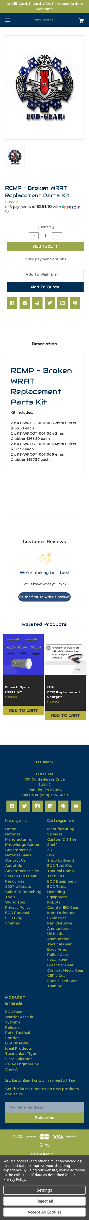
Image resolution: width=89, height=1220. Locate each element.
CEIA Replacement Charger (63, 694)
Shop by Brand (60, 860)
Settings (44, 1190)
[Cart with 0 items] (76, 18)
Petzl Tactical (17, 1032)
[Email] (24, 303)
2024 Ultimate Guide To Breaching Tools (23, 891)
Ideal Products (18, 1048)
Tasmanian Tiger (20, 1053)
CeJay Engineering (22, 1064)
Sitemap (12, 923)
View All (12, 1069)
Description (44, 343)
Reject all (44, 1201)
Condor (12, 1038)
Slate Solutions (19, 1059)
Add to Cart (23, 710)
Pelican (12, 1027)
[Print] (37, 303)
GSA (51, 855)
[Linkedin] (62, 303)
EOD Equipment (61, 881)
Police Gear (57, 954)
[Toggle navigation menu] (12, 20)
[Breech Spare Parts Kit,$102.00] (23, 654)
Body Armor (58, 949)
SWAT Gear (57, 960)
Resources (14, 881)
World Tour (15, 902)
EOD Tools (56, 886)
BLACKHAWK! (17, 1043)
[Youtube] (76, 806)
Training (55, 986)
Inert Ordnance (61, 913)
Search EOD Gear (21, 876)
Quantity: (45, 227)
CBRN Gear (57, 975)
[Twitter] (49, 303)
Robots (54, 902)
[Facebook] (12, 303)
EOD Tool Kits (59, 865)
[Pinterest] (75, 303)
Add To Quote (45, 287)
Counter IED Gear (63, 907)
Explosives (57, 918)
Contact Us (15, 860)
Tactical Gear (59, 944)
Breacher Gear (60, 965)
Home (10, 829)
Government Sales (22, 871)
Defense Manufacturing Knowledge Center (22, 839)
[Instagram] (37, 806)
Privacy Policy (18, 907)
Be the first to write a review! (44, 597)
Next (79, 669)
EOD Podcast (17, 913)
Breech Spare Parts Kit (17, 689)
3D (49, 850)
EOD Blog (13, 918)
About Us (13, 865)
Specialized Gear (62, 981)
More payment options (45, 259)
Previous (10, 669)
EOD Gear (14, 1012)
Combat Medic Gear (65, 970)
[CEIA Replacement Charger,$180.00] (65, 654)
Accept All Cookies (45, 1212)
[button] (44, 209)
